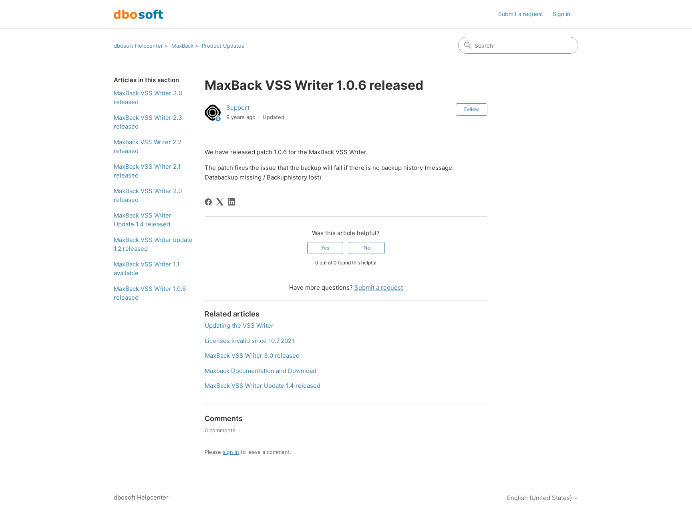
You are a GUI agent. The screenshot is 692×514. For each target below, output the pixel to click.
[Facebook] (208, 202)
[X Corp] (219, 202)
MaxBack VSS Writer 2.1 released (147, 171)
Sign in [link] (561, 13)
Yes (325, 248)
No (367, 248)
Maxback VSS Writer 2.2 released (147, 146)
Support (237, 107)
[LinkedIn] (231, 202)
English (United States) (540, 497)
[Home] (138, 14)
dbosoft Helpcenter (138, 45)
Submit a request (520, 13)
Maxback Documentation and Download (260, 371)
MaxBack (182, 45)
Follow (471, 109)
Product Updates (223, 45)
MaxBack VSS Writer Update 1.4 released (142, 220)
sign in (231, 452)
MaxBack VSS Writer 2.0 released (148, 195)
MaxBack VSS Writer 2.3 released (148, 122)
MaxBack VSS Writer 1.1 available (146, 268)
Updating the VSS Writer (239, 325)
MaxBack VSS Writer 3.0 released (148, 97)
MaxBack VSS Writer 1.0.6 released (150, 293)
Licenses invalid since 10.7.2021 (249, 341)
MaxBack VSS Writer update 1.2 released (153, 244)
